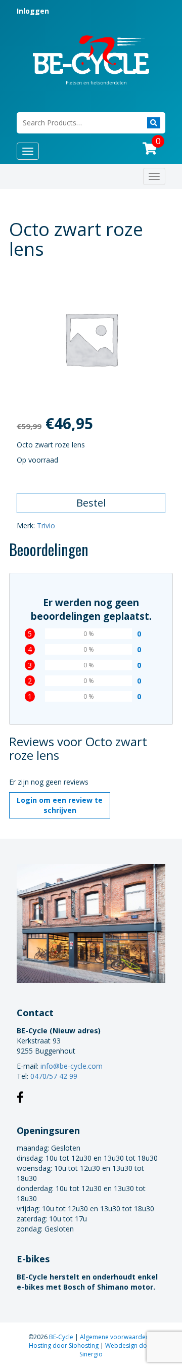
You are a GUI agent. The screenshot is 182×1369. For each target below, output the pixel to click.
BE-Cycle (62, 1337)
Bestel (91, 503)
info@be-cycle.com (71, 1066)
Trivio (46, 525)
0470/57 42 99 (53, 1076)
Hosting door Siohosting (64, 1345)
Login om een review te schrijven (60, 805)
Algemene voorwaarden (115, 1337)
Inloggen (33, 11)
